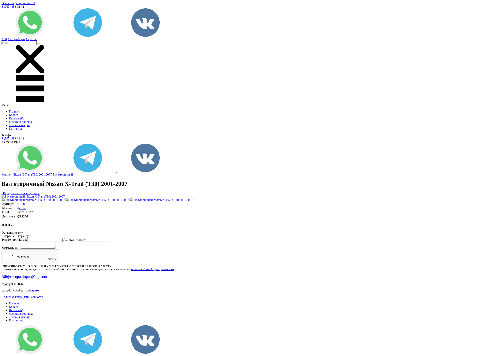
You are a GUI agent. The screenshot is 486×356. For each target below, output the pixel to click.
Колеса (13, 115)
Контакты (15, 128)
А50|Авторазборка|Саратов (24, 277)
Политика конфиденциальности (22, 297)
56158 (21, 204)
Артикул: (69, 239)
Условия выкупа (19, 125)
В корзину (15, 236)
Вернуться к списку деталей (20, 193)
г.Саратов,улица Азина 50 (18, 3)
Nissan (17, 174)
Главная (14, 111)
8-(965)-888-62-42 (13, 6)
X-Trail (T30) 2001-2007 (37, 174)
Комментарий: (11, 247)
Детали (21, 208)
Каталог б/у (16, 118)
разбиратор (33, 290)
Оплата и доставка (21, 121)
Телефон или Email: (14, 239)
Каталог (7, 174)
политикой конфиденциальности (152, 269)
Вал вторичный (63, 174)
